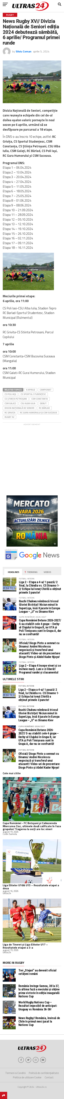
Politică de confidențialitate (44, 1073)
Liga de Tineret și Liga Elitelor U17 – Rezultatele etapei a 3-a (25, 946)
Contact (49, 1077)
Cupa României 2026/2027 (31, 726)
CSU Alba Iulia (28, 403)
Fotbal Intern (26, 685)
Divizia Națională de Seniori (19, 408)
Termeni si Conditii (15, 1073)
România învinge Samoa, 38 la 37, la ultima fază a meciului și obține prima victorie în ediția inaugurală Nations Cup (39, 991)
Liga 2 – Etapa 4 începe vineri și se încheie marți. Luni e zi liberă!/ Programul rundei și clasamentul (40, 669)
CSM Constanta (39, 398)
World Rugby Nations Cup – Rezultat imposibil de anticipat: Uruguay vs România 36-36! (37, 1005)
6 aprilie (30, 389)
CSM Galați (10, 403)
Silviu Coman (23, 51)
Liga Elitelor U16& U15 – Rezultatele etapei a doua (31, 886)
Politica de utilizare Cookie (27, 1077)
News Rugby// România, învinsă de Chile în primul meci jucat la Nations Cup (39, 1021)
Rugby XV (9, 417)
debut (43, 403)
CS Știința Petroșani (16, 398)
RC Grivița (10, 412)
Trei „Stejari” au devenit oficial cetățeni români (37, 972)
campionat (45, 389)
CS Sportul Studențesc (33, 394)
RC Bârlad (44, 408)
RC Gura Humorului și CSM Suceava (38, 412)
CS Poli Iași (10, 394)
